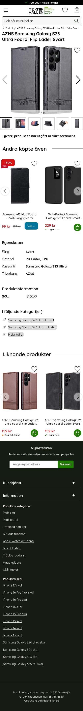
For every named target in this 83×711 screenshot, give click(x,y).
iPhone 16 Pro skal (15, 599)
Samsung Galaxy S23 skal (20, 657)
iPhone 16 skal (12, 607)
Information (13, 495)
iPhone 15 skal (12, 621)
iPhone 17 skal (12, 585)
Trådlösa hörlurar (14, 527)
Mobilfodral (10, 520)
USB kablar (10, 569)
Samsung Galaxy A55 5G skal (23, 664)
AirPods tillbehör (14, 534)
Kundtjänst (12, 482)
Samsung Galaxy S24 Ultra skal (24, 642)
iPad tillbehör (12, 548)
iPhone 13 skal (12, 635)
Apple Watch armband (18, 541)
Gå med (66, 464)
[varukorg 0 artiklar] (77, 10)
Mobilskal (9, 512)
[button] (78, 79)
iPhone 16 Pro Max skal (18, 592)
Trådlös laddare (13, 555)
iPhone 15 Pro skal (15, 614)
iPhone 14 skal (12, 628)
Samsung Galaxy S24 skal (20, 649)
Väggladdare (12, 562)
